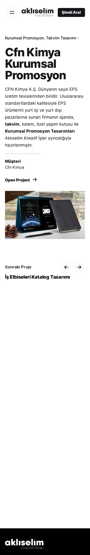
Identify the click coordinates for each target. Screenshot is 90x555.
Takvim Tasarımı (61, 38)
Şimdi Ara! (71, 12)
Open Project (17, 180)
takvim (12, 124)
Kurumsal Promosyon (24, 38)
